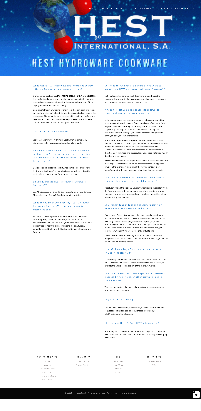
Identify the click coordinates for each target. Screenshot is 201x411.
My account (118, 361)
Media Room (84, 361)
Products (118, 369)
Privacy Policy (47, 372)
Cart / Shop (118, 365)
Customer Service (154, 361)
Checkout (118, 372)
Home (47, 361)
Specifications (47, 379)
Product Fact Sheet (83, 365)
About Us (47, 365)
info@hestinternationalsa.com (118, 314)
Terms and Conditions (47, 376)
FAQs (154, 365)
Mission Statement (47, 369)
